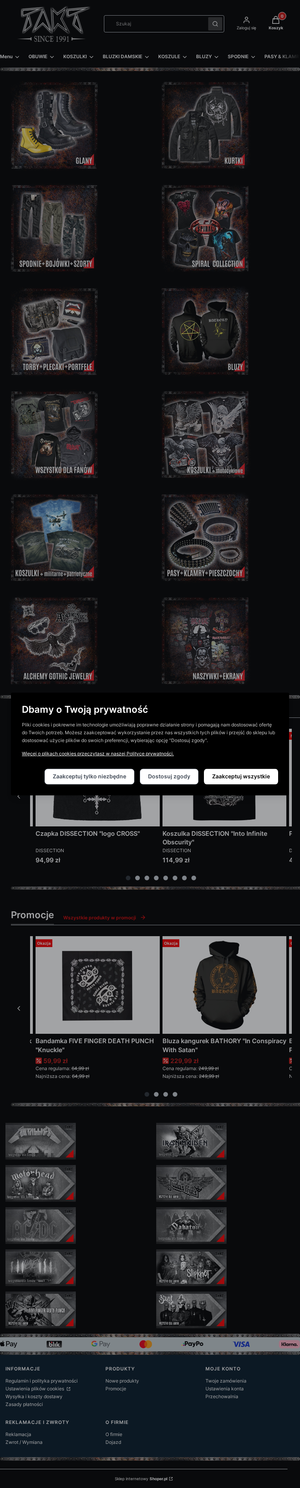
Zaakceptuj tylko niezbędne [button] (89, 776)
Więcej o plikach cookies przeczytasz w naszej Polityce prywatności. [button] (98, 754)
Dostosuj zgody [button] (169, 776)
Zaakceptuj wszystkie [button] (241, 776)
